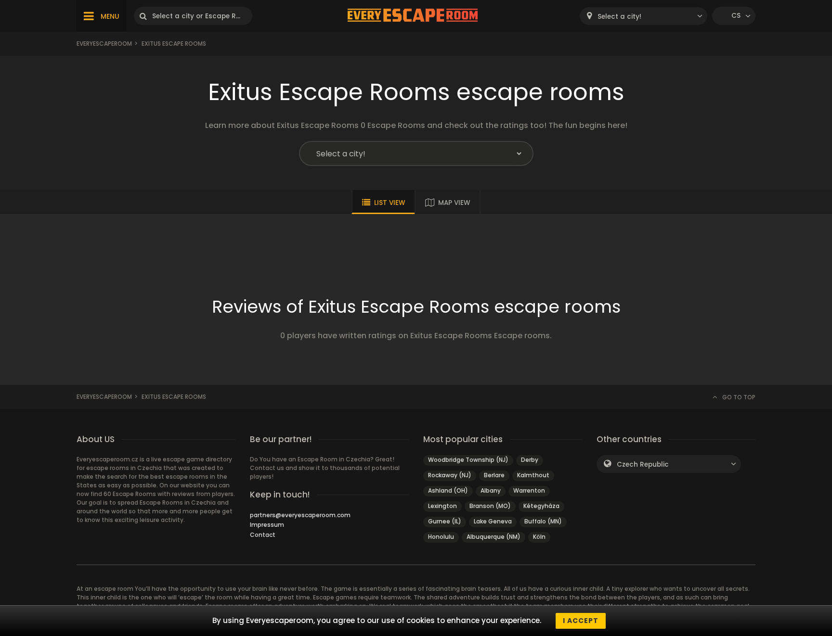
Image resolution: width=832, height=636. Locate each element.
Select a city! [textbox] (619, 16)
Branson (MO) (490, 506)
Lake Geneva (493, 521)
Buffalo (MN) (543, 521)
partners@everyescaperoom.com (300, 515)
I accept (580, 620)
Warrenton (529, 490)
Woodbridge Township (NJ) (468, 460)
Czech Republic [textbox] (643, 464)
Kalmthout (533, 475)
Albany (491, 490)
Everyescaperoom (104, 43)
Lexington (442, 506)
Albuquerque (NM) (493, 537)
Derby (529, 460)
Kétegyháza (541, 506)
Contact (262, 535)
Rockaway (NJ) (449, 475)
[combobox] (643, 16)
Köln (539, 537)
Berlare (494, 475)
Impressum (267, 525)
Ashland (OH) (448, 490)
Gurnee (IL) (444, 521)
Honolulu (441, 537)
